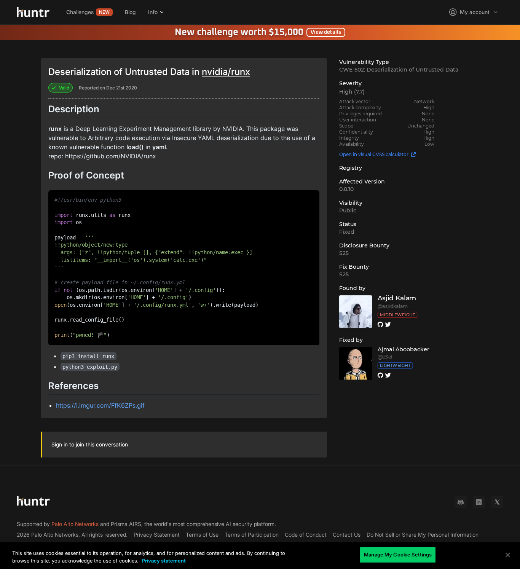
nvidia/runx (226, 71)
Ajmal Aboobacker (404, 349)
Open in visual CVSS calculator (373, 154)
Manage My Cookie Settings (398, 554)
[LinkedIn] (479, 502)
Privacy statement (164, 561)
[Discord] (461, 502)
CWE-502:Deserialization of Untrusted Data (398, 69)
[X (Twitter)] (497, 502)
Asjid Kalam (397, 298)
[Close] (507, 555)
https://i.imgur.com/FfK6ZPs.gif (100, 405)
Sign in (59, 444)
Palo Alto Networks (75, 524)
